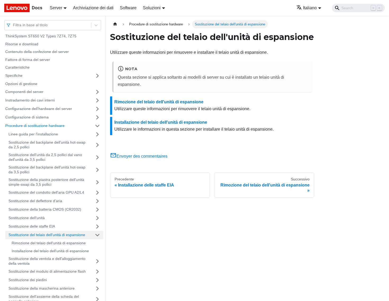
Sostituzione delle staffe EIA (31, 226)
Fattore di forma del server (27, 59)
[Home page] (115, 24)
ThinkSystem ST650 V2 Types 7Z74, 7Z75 (40, 36)
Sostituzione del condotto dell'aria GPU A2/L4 (46, 192)
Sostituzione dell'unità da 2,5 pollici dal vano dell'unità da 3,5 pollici (45, 157)
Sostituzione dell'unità (26, 218)
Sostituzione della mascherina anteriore (41, 288)
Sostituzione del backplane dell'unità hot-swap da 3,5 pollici (46, 169)
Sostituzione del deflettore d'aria (35, 201)
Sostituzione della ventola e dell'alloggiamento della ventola (46, 260)
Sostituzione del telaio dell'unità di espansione (46, 235)
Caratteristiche (17, 67)
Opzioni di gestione (21, 84)
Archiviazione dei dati (93, 8)
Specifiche (13, 75)
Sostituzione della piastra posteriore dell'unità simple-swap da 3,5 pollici (46, 182)
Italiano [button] (310, 8)
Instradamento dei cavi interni (30, 100)
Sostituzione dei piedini (27, 280)
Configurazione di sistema (27, 117)
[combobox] (13, 25)
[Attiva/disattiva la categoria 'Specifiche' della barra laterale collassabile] (97, 76)
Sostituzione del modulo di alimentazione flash (47, 271)
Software (128, 8)
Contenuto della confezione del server (37, 52)
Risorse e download (21, 44)
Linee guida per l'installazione (33, 134)
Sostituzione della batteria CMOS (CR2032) (44, 209)
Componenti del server (24, 92)
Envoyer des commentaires (142, 156)
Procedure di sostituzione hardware (35, 125)
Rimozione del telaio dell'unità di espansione (49, 243)
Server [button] (56, 8)
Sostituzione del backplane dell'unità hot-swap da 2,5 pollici (46, 144)
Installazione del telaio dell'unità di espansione (50, 251)
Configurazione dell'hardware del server (38, 109)
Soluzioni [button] (152, 8)
